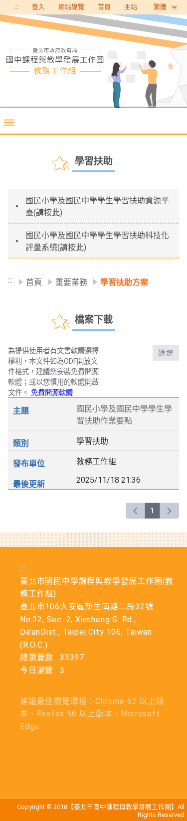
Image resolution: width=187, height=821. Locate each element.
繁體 (161, 6)
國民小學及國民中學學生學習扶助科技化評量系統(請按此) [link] (97, 241)
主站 (130, 6)
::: (16, 6)
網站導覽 (71, 6)
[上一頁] (135, 511)
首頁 (104, 6)
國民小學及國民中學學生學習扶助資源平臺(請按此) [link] (97, 206)
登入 (38, 6)
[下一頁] (169, 511)
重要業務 (71, 282)
